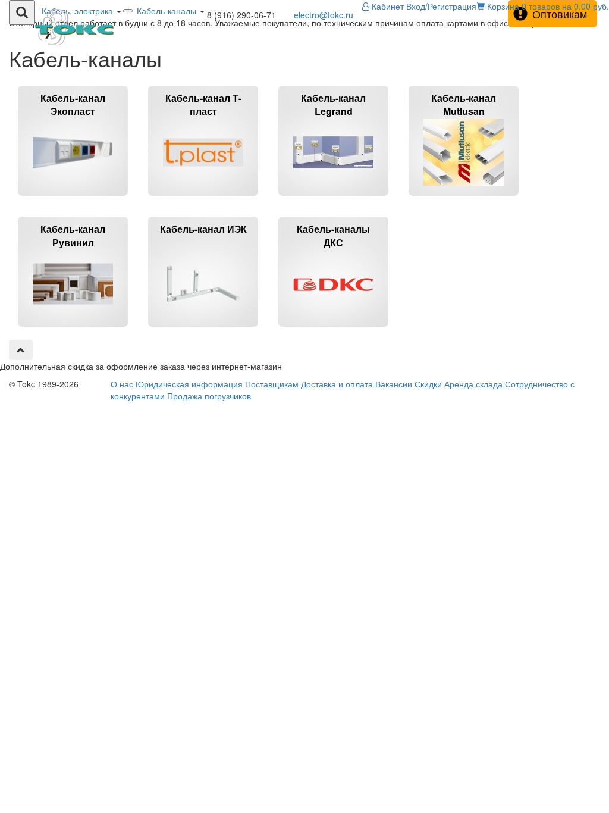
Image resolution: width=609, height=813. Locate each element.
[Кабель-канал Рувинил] (74, 332)
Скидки (428, 384)
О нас (122, 384)
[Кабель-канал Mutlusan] (464, 201)
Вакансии (393, 384)
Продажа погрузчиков (209, 396)
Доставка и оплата (337, 384)
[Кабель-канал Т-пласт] (204, 201)
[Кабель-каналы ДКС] (333, 332)
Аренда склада (473, 384)
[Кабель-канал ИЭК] (204, 332)
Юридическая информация (189, 384)
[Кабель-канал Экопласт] (74, 201)
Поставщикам (272, 384)
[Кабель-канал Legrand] (334, 201)
